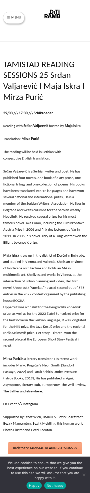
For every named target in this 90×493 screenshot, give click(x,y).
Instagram (30, 404)
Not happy (55, 486)
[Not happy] (83, 474)
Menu (15, 17)
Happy (34, 486)
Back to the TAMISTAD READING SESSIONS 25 (45, 448)
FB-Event (10, 404)
